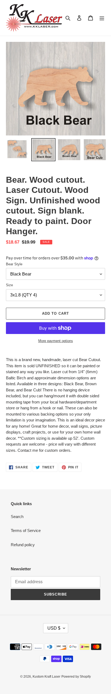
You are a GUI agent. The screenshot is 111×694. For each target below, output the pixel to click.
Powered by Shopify (76, 676)
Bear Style (14, 264)
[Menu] (101, 18)
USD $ (53, 628)
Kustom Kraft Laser (46, 676)
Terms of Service (26, 530)
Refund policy (23, 544)
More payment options (55, 341)
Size (9, 285)
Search (17, 516)
